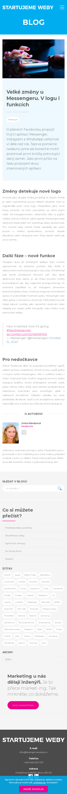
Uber (17, 636)
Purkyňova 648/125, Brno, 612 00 (33, 772)
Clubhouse (9, 581)
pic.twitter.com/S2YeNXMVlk (27, 334)
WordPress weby (14, 535)
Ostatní (9, 558)
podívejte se (40, 782)
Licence (7, 602)
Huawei (30, 595)
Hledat (60, 488)
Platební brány (50, 609)
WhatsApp (39, 636)
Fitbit (46, 588)
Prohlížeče (9, 615)
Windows (53, 636)
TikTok (49, 629)
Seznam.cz (9, 622)
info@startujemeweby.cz (33, 752)
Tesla (39, 629)
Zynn (44, 643)
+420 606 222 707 (33, 762)
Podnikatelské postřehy (18, 527)
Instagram (43, 595)
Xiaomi (21, 643)
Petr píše (21, 609)
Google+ (18, 595)
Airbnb (7, 575)
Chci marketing (23, 705)
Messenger (13, 119)
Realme (32, 615)
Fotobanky (58, 588)
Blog (34, 22)
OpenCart (8, 609)
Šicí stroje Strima (26, 622)
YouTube (33, 643)
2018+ (8, 659)
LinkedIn (19, 602)
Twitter (7, 636)
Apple (17, 575)
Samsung (45, 615)
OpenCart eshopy (15, 543)
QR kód (21, 615)
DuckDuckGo (10, 588)
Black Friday (30, 575)
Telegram (28, 629)
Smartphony (44, 622)
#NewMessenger (19, 330)
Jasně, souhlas (33, 789)
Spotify (58, 622)
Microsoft (45, 602)
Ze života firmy (13, 551)
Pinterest (34, 609)
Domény (33, 581)
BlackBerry (45, 575)
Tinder (59, 629)
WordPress (9, 643)
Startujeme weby (12, 629)
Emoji (23, 588)
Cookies (21, 581)
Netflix (57, 602)
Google (7, 595)
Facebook (34, 588)
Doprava (46, 581)
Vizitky (27, 636)
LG (53, 595)
